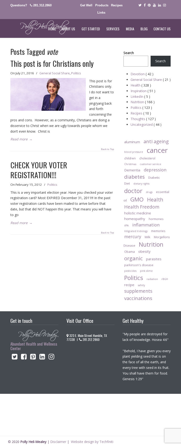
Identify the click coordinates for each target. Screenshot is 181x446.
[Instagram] (51, 357)
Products (101, 5)
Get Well (86, 5)
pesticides (130, 270)
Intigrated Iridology (136, 231)
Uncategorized (146, 124)
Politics (76, 73)
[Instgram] (165, 5)
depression (155, 170)
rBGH (164, 279)
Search (128, 53)
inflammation (146, 225)
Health (141, 85)
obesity (144, 251)
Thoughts (143, 119)
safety (141, 285)
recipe (129, 284)
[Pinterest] (149, 5)
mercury (132, 236)
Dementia (132, 170)
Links (101, 12)
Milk (147, 237)
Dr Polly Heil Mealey (39, 27)
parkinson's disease (138, 265)
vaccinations (138, 298)
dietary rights (141, 183)
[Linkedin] (159, 5)
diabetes (134, 176)
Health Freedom (141, 207)
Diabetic (154, 177)
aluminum (132, 141)
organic (133, 258)
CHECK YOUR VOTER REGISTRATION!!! (38, 169)
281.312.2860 (42, 5)
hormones (156, 219)
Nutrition (143, 102)
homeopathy (134, 218)
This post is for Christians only (52, 63)
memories (158, 231)
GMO (137, 199)
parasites (153, 259)
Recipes (117, 5)
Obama (129, 251)
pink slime (146, 270)
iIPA (126, 225)
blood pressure (133, 152)
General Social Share (54, 73)
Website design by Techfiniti (92, 441)
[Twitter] (140, 5)
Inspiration (143, 91)
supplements (138, 291)
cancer (157, 150)
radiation (152, 279)
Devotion (142, 74)
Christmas (130, 164)
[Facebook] (144, 5)
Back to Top (107, 149)
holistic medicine (137, 213)
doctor (133, 191)
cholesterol (147, 158)
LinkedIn (140, 96)
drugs (149, 192)
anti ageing (156, 141)
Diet (127, 183)
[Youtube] (154, 5)
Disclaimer (58, 441)
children (130, 158)
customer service (150, 164)
